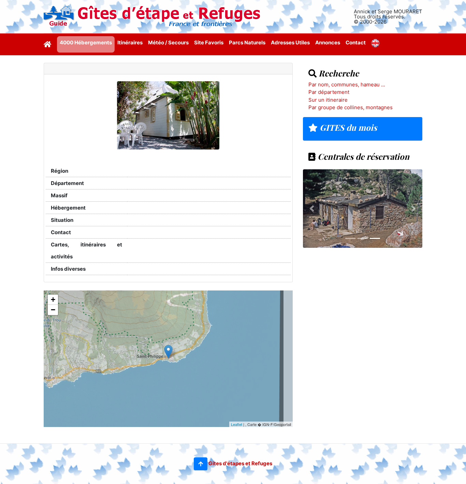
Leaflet (236, 424)
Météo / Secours (168, 42)
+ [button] (53, 299)
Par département (328, 92)
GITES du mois (347, 127)
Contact (356, 42)
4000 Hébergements (86, 42)
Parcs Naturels (247, 42)
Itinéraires (130, 42)
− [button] (53, 309)
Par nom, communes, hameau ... (346, 84)
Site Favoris (208, 42)
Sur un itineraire (328, 100)
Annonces (327, 42)
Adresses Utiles (290, 42)
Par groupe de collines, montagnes (350, 107)
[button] (200, 463)
